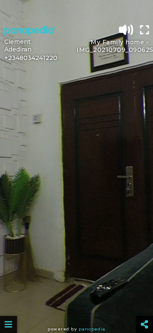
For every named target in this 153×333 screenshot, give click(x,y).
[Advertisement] (76, 10)
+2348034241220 (30, 58)
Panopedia (92, 329)
